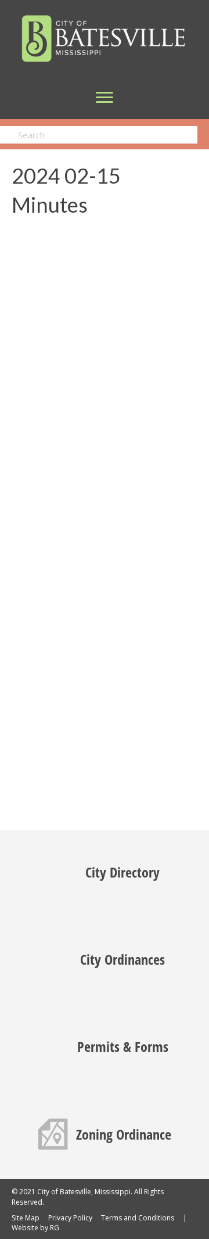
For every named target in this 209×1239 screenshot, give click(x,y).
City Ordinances (122, 959)
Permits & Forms (122, 1046)
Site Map (25, 1218)
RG (54, 1228)
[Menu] (104, 98)
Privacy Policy (70, 1218)
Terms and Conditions (137, 1218)
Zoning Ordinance (123, 1134)
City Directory (122, 872)
